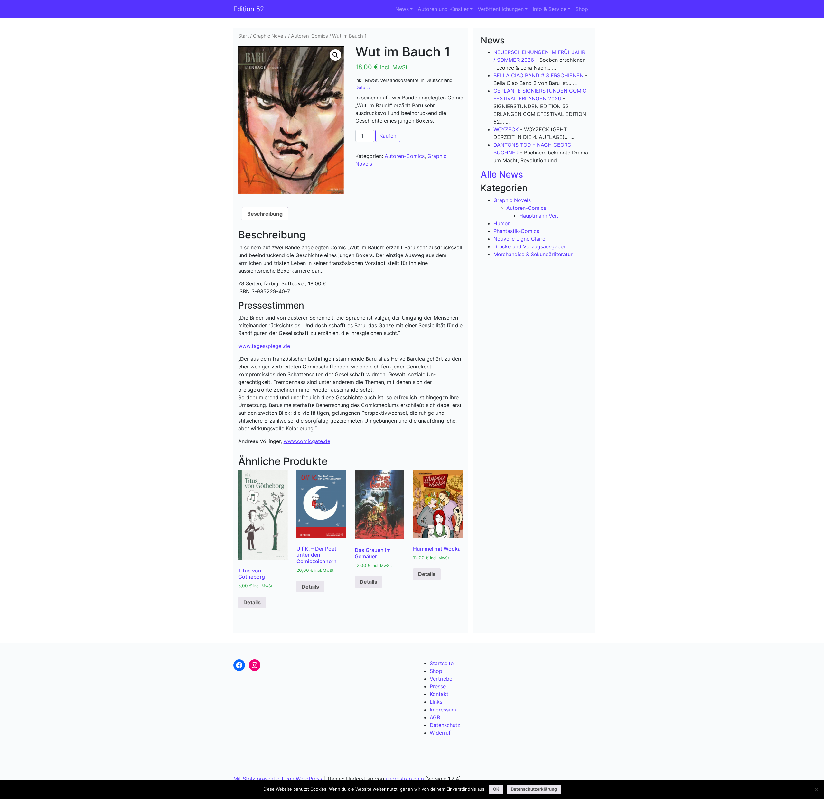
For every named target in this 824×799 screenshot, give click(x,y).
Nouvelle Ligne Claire (519, 239)
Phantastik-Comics (516, 231)
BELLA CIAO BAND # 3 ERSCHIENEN (538, 75)
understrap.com (405, 779)
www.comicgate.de (307, 441)
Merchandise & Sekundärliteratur (533, 254)
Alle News (502, 174)
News (402, 9)
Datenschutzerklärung (534, 789)
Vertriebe (441, 678)
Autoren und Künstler (443, 9)
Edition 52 (248, 9)
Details (362, 87)
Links (436, 702)
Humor (501, 223)
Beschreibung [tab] (265, 213)
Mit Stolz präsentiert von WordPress (277, 779)
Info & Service (549, 9)
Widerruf (440, 732)
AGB (435, 717)
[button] (335, 55)
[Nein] (816, 789)
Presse (438, 686)
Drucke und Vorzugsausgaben (529, 246)
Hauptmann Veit (538, 215)
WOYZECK (506, 129)
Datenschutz (445, 725)
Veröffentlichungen (501, 9)
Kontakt (439, 694)
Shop (582, 9)
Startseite (442, 663)
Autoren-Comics (309, 36)
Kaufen (387, 136)
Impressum (443, 709)
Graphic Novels (270, 36)
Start (243, 36)
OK (496, 789)
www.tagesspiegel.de (264, 346)
